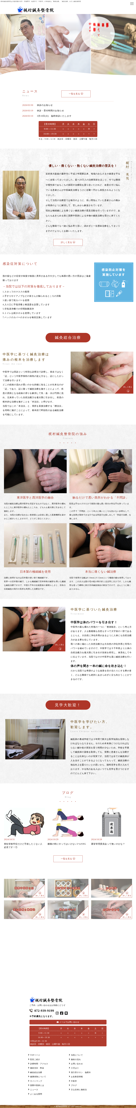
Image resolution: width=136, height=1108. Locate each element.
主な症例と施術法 (79, 1090)
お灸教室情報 (77, 1077)
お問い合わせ (69, 1022)
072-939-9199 (44, 1010)
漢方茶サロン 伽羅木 (81, 1072)
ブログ (74, 1085)
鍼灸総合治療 (36, 1072)
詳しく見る (127, 387)
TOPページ (35, 1055)
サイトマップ (36, 1081)
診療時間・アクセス (39, 1064)
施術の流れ (76, 1059)
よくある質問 (36, 1094)
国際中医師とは (37, 1085)
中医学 (74, 1081)
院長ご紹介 (35, 1059)
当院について (77, 1055)
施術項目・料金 (37, 1068)
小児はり (75, 1068)
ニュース (34, 1090)
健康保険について (38, 1077)
